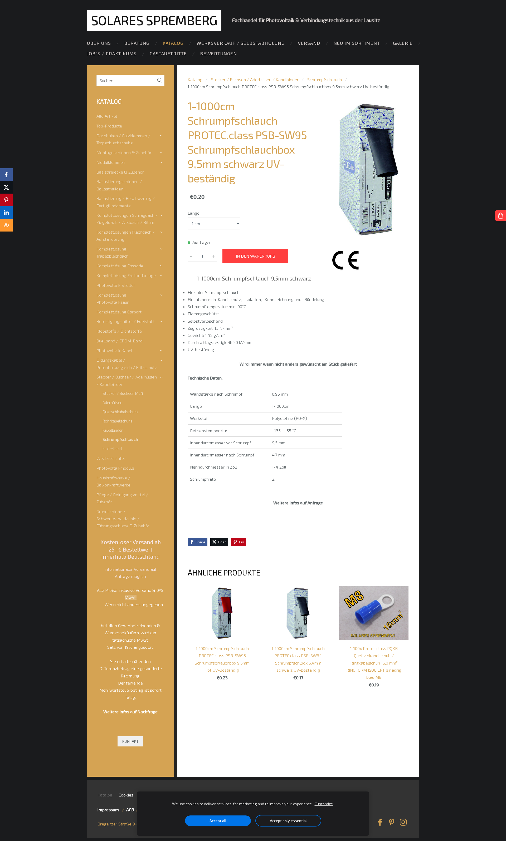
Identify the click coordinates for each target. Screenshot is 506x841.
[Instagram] (403, 822)
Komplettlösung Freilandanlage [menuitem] (126, 275)
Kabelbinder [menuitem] (113, 430)
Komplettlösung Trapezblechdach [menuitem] (112, 252)
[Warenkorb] (500, 215)
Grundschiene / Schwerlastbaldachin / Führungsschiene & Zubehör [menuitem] (122, 518)
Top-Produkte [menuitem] (109, 125)
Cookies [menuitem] (126, 794)
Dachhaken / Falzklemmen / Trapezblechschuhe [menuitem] (123, 139)
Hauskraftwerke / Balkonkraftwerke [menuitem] (113, 481)
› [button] (162, 135)
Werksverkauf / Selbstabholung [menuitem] (241, 43)
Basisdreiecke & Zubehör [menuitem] (120, 171)
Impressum (109, 809)
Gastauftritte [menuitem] (168, 53)
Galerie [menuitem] (403, 43)
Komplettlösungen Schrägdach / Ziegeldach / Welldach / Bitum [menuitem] (127, 219)
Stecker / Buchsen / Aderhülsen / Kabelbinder (255, 79)
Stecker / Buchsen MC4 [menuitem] (123, 393)
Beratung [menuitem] (136, 43)
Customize (324, 803)
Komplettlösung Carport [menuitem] (119, 311)
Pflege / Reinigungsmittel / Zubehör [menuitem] (122, 498)
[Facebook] (380, 822)
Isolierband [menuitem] (112, 448)
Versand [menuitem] (309, 43)
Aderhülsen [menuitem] (112, 402)
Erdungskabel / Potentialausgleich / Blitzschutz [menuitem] (126, 363)
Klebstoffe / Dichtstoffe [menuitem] (119, 330)
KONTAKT (130, 741)
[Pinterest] (391, 822)
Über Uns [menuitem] (99, 43)
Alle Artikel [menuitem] (106, 116)
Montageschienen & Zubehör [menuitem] (124, 152)
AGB (130, 809)
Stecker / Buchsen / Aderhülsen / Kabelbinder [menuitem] (126, 380)
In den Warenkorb (255, 255)
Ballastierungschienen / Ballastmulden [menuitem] (119, 185)
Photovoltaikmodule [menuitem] (115, 467)
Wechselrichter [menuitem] (110, 458)
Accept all (218, 820)
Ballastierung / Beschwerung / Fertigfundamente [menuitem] (125, 202)
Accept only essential (288, 820)
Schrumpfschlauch (324, 79)
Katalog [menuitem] (173, 43)
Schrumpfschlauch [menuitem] (120, 439)
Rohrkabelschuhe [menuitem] (118, 421)
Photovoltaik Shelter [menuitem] (115, 285)
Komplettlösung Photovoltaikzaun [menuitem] (112, 298)
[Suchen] (160, 80)
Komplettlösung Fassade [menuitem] (119, 265)
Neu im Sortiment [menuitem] (356, 43)
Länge (194, 212)
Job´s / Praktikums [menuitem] (112, 53)
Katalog (195, 79)
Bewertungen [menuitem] (218, 53)
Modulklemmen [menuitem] (110, 162)
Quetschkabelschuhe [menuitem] (121, 411)
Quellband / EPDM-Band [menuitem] (119, 340)
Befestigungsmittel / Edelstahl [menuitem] (125, 321)
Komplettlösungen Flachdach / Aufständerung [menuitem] (125, 235)
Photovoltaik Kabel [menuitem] (114, 350)
